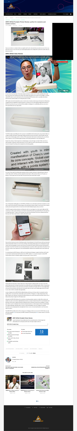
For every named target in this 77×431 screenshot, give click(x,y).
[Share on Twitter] (30, 353)
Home (6, 17)
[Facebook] (63, 14)
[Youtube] (67, 14)
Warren (10, 25)
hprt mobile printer (19, 348)
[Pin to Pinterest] (31, 353)
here (14, 312)
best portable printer (10, 348)
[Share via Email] (34, 353)
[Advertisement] (50, 6)
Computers (11, 17)
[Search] (68, 14)
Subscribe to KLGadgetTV (62, 61)
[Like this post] (27, 353)
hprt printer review (33, 348)
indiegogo (40, 348)
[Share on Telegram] (33, 353)
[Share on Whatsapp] (32, 353)
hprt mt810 (26, 348)
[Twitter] (64, 14)
